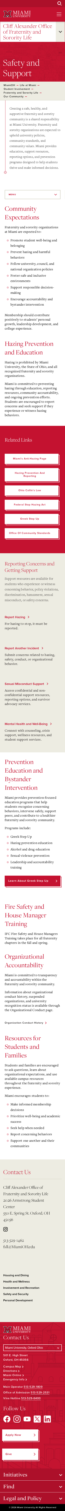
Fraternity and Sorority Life (21, 92)
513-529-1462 (13, 1240)
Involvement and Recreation (21, 1288)
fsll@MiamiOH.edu (19, 1246)
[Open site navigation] (59, 14)
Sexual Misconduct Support (25, 684)
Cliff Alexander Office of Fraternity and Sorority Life (27, 31)
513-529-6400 (31, 1398)
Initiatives (15, 1474)
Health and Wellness (16, 1281)
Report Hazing (15, 617)
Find (8, 1486)
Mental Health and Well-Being (26, 724)
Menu (12, 194)
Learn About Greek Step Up (28, 881)
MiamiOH (9, 85)
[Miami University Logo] (17, 14)
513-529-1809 (33, 1387)
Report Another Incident (22, 648)
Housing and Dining (16, 1275)
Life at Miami (28, 85)
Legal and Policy (22, 1498)
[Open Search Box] (59, 3)
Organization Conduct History (24, 1022)
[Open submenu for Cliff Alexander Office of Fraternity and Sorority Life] (60, 32)
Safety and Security (16, 1294)
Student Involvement (17, 89)
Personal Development (18, 1300)
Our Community (14, 96)
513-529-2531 (40, 1392)
